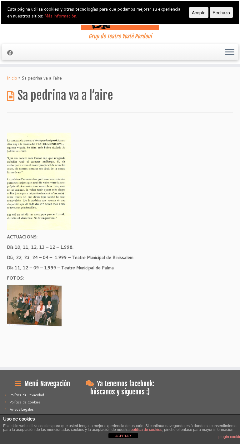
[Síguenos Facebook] (12, 53)
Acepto (199, 12)
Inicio (12, 78)
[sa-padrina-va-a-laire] (34, 305)
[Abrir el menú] (229, 52)
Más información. (60, 16)
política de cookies (146, 429)
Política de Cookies (25, 402)
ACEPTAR (123, 436)
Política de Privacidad (27, 395)
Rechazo (221, 12)
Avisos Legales (22, 409)
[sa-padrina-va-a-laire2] (39, 181)
